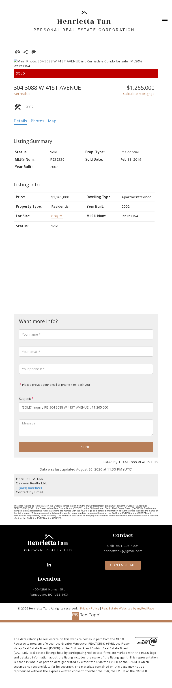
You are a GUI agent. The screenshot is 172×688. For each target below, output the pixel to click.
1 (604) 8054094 (29, 487)
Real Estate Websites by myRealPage (128, 608)
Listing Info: (27, 184)
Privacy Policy (89, 608)
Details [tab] (20, 121)
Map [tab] (52, 121)
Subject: (25, 398)
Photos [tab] (37, 121)
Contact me (123, 565)
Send (85, 447)
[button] (49, 565)
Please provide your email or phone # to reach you (56, 385)
